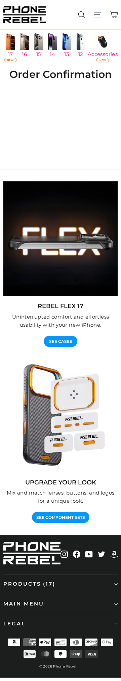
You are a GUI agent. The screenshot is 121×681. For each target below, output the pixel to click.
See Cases (60, 341)
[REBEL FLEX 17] (60, 238)
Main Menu (23, 604)
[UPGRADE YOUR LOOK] (60, 415)
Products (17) (29, 584)
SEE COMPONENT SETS (60, 517)
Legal (14, 624)
